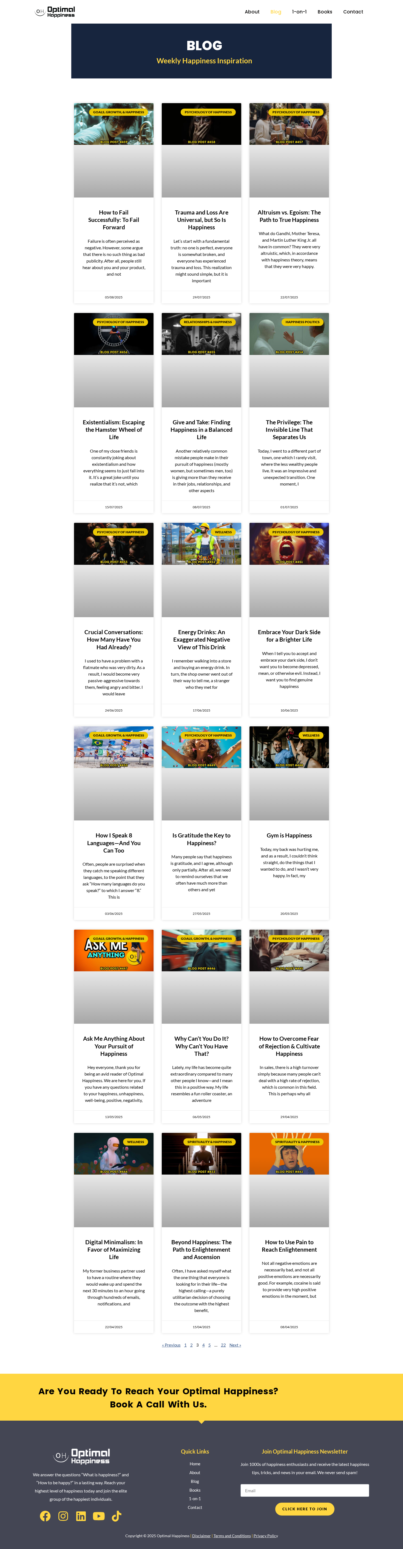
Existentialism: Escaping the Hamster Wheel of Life (114, 430)
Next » (235, 1344)
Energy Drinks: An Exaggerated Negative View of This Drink (201, 639)
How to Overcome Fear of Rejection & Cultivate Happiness (289, 1046)
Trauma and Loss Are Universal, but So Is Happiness (201, 220)
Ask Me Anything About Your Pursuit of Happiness (114, 1046)
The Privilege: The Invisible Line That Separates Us (289, 430)
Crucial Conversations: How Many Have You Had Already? (113, 639)
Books (325, 12)
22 (223, 1344)
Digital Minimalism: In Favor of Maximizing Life (114, 1249)
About (252, 12)
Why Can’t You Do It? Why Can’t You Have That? (201, 1046)
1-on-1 (299, 12)
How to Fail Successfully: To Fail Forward (113, 220)
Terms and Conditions (232, 1535)
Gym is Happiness (289, 835)
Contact (353, 12)
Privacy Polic (265, 1535)
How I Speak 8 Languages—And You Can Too (114, 843)
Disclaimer (201, 1535)
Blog (276, 12)
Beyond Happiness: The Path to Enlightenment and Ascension (201, 1249)
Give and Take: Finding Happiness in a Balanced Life (201, 430)
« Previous (171, 1344)
